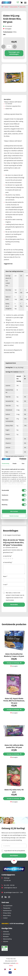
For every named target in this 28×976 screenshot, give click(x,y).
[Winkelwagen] (21, 3)
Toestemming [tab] (5, 463)
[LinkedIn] (5, 897)
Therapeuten (6, 908)
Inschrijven (14, 855)
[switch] (24, 495)
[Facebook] (2, 897)
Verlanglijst (8, 28)
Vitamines (6, 931)
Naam (5, 576)
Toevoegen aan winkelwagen (14, 53)
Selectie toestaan (14, 516)
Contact (5, 918)
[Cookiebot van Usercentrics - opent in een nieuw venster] (19, 459)
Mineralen (6, 936)
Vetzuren (5, 941)
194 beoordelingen (18, 923)
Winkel (6, 6)
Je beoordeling (7, 562)
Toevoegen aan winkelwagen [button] (13, 662)
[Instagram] (9, 897)
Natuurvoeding (14, 6)
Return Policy (7, 915)
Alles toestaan (14, 511)
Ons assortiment (7, 905)
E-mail (5, 584)
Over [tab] (23, 463)
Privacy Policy (7, 913)
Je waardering (7, 556)
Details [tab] (14, 463)
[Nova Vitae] (7, 2)
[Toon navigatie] (25, 2)
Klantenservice (7, 910)
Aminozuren (6, 934)
